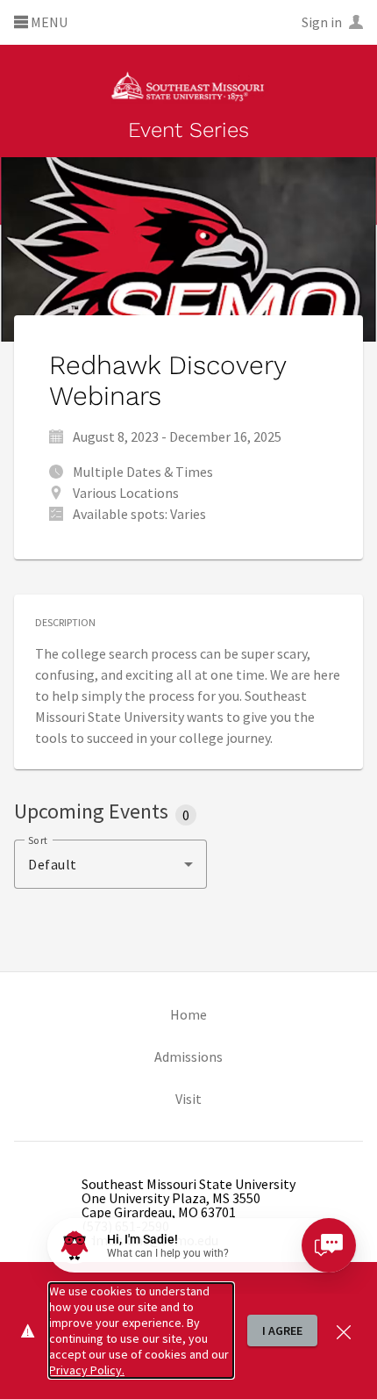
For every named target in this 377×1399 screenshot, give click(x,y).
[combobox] (110, 864)
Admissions (188, 1056)
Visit (188, 1099)
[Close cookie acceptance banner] (343, 1330)
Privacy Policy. (86, 1370)
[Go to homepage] (188, 85)
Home (188, 1014)
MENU (48, 23)
